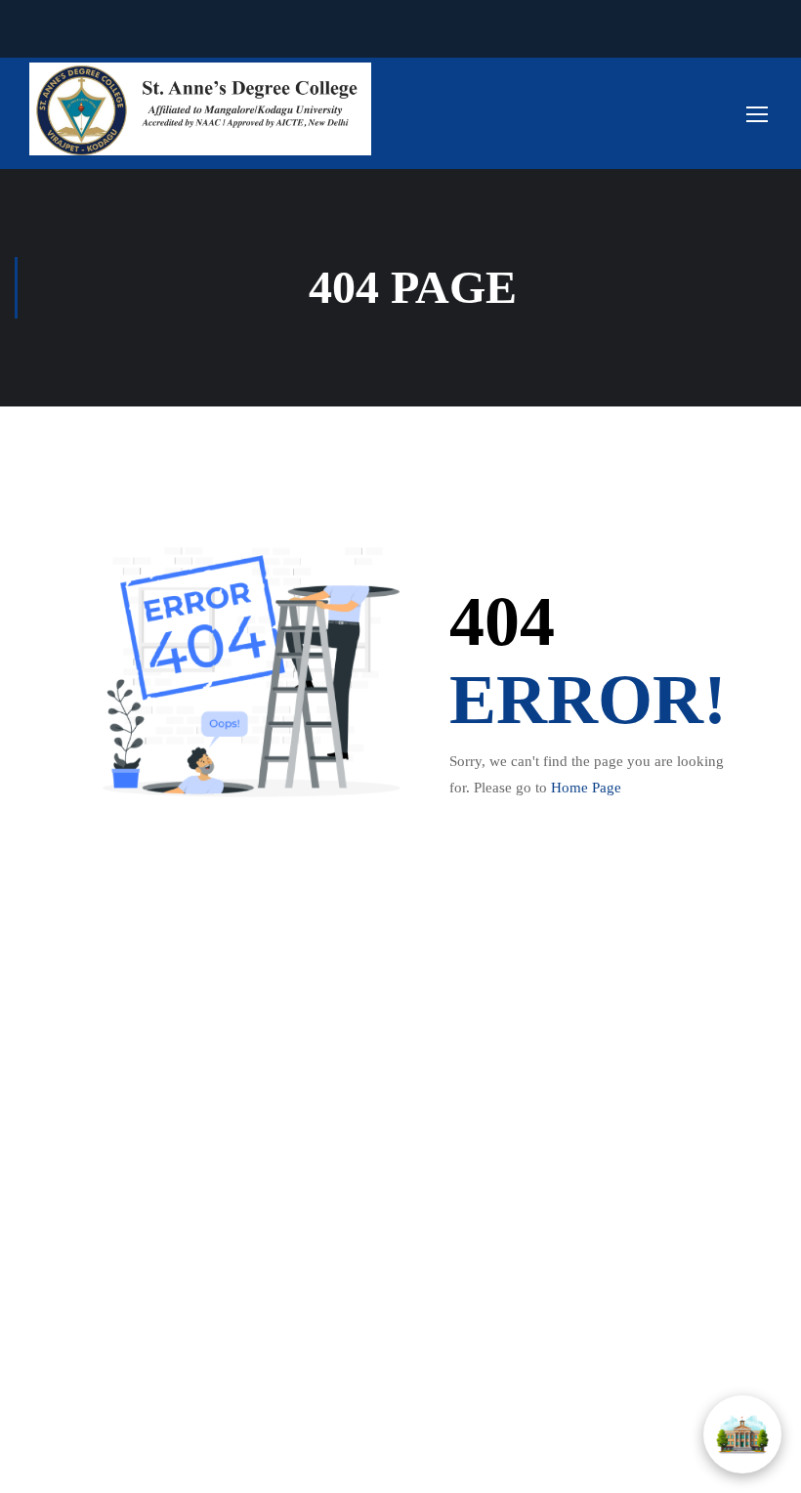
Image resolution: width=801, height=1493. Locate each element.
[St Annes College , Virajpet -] (200, 109)
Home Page (586, 787)
